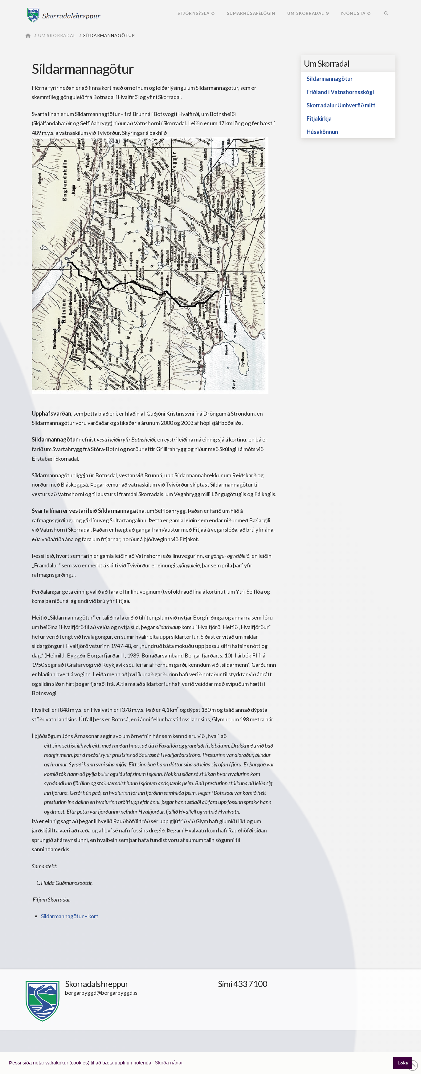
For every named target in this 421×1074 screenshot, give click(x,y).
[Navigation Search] (386, 14)
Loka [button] (403, 1062)
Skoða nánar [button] (169, 1062)
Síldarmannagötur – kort (69, 916)
